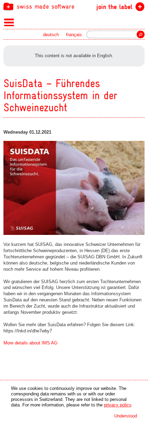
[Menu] (9, 22)
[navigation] (74, 6)
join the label (114, 6)
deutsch (51, 34)
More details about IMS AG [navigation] (30, 342)
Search (141, 34)
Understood (125, 415)
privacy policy (117, 404)
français (74, 34)
